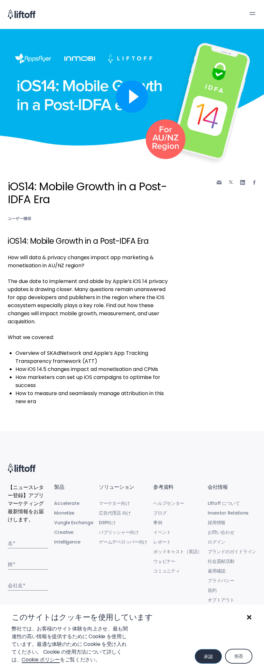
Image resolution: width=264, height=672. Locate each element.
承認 (208, 656)
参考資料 (163, 487)
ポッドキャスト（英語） (177, 551)
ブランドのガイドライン (232, 551)
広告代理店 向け (115, 513)
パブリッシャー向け (118, 532)
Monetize (64, 513)
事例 (157, 522)
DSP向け (107, 522)
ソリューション (116, 487)
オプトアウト (221, 600)
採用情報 (216, 522)
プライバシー (221, 580)
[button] (249, 617)
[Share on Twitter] (231, 182)
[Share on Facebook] (254, 182)
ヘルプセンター (168, 503)
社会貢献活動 (221, 561)
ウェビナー (164, 561)
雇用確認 (216, 571)
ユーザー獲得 (19, 218)
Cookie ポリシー (41, 659)
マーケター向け (114, 503)
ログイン (216, 542)
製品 (59, 487)
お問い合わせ (221, 532)
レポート (162, 542)
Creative (63, 532)
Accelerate (66, 503)
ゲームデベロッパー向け (123, 542)
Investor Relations (228, 513)
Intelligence (67, 542)
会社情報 (218, 487)
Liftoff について (224, 503)
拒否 (238, 656)
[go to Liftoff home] (21, 14)
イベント (162, 532)
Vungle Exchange (73, 522)
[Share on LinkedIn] (242, 182)
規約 (212, 590)
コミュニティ (166, 571)
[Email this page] (219, 182)
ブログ (159, 513)
